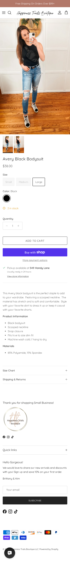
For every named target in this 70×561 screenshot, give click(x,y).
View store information (18, 276)
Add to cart (35, 240)
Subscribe (35, 500)
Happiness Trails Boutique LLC (24, 549)
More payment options (35, 260)
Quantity (8, 218)
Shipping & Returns (14, 379)
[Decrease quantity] (6, 226)
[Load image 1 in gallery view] (35, 76)
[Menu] (3, 12)
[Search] (11, 12)
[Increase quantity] (19, 226)
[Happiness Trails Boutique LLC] (35, 13)
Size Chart (9, 370)
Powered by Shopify (48, 549)
